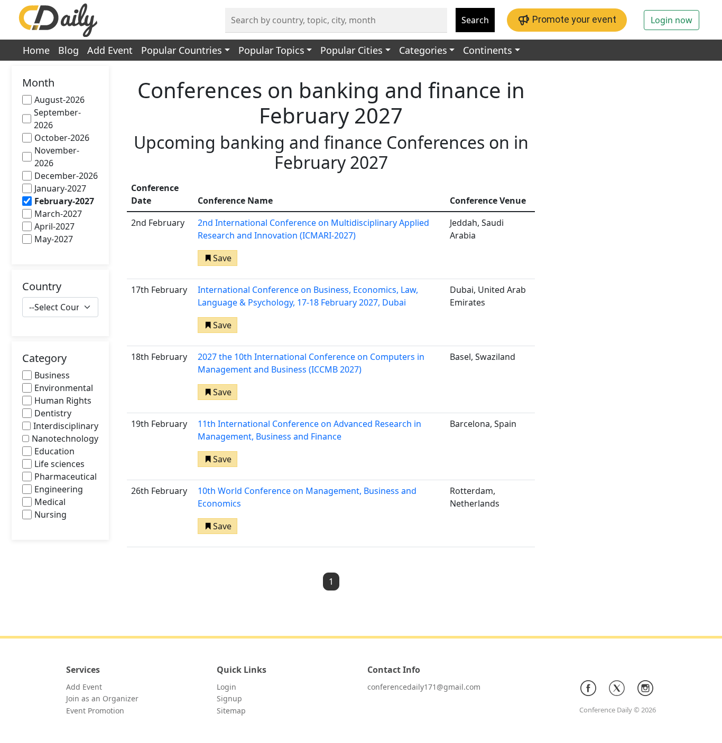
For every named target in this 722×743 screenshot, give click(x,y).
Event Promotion (95, 711)
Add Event (110, 50)
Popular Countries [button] (181, 50)
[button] (217, 258)
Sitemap (231, 711)
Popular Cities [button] (351, 50)
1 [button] (331, 581)
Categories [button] (423, 50)
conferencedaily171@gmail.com (423, 687)
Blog (68, 50)
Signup (229, 698)
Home (36, 50)
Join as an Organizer (102, 698)
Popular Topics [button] (271, 50)
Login (226, 687)
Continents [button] (487, 50)
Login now (671, 20)
